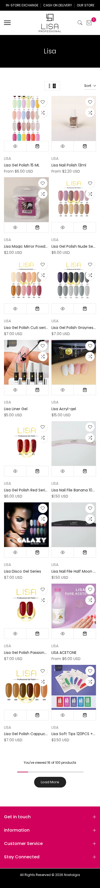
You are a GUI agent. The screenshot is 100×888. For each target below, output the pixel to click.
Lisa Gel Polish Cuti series (27, 327)
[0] (89, 23)
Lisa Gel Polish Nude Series (75, 246)
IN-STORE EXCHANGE (22, 5)
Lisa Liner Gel (15, 409)
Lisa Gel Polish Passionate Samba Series (40, 652)
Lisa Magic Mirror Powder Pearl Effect (38, 246)
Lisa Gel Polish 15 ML (21, 165)
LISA (7, 158)
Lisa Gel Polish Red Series (26, 490)
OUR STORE (85, 5)
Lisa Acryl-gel (63, 409)
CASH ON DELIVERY (57, 5)
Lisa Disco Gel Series (22, 571)
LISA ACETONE (64, 652)
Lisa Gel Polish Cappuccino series (34, 733)
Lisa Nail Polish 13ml (68, 165)
